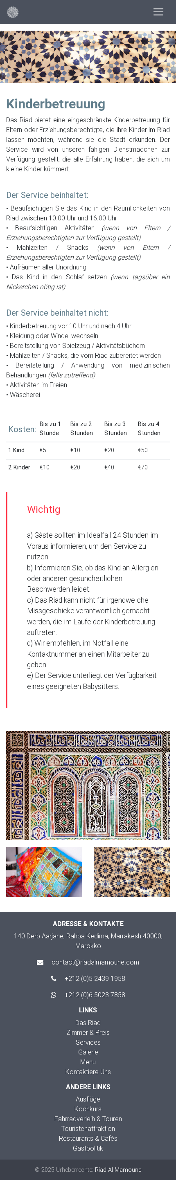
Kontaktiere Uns (88, 1072)
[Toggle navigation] (158, 12)
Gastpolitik (88, 1148)
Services (88, 1042)
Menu (88, 1062)
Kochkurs (88, 1109)
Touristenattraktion (88, 1128)
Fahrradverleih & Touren (88, 1119)
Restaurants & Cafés (88, 1138)
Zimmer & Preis (88, 1032)
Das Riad (88, 1022)
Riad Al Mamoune (118, 1169)
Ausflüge (88, 1099)
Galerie (88, 1052)
